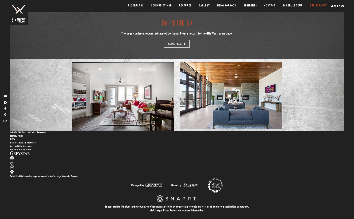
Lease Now (337, 5)
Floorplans (136, 5)
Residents (250, 5)
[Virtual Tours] (5, 102)
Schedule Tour (293, 5)
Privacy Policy (16, 135)
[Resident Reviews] (5, 96)
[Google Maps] (5, 115)
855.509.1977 (318, 5)
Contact (269, 5)
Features (185, 5)
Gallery (204, 5)
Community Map (161, 5)
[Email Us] (5, 121)
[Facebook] (5, 109)
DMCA (12, 139)
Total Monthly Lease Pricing (23, 176)
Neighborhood (226, 5)
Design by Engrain (70, 176)
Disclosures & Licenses (20, 149)
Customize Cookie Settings (48, 176)
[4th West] (19, 14)
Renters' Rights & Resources (23, 142)
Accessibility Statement (21, 146)
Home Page (175, 44)
